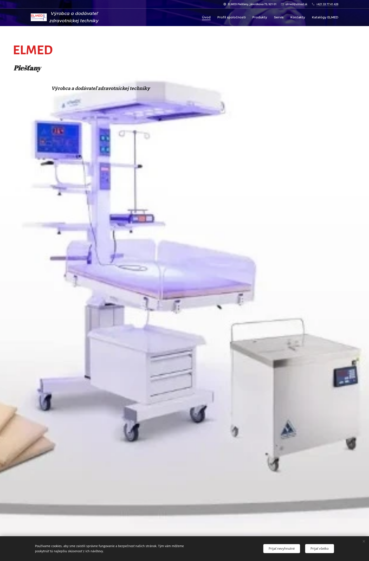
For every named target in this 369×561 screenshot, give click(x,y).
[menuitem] (207, 17)
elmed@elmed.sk (296, 4)
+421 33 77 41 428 (327, 4)
